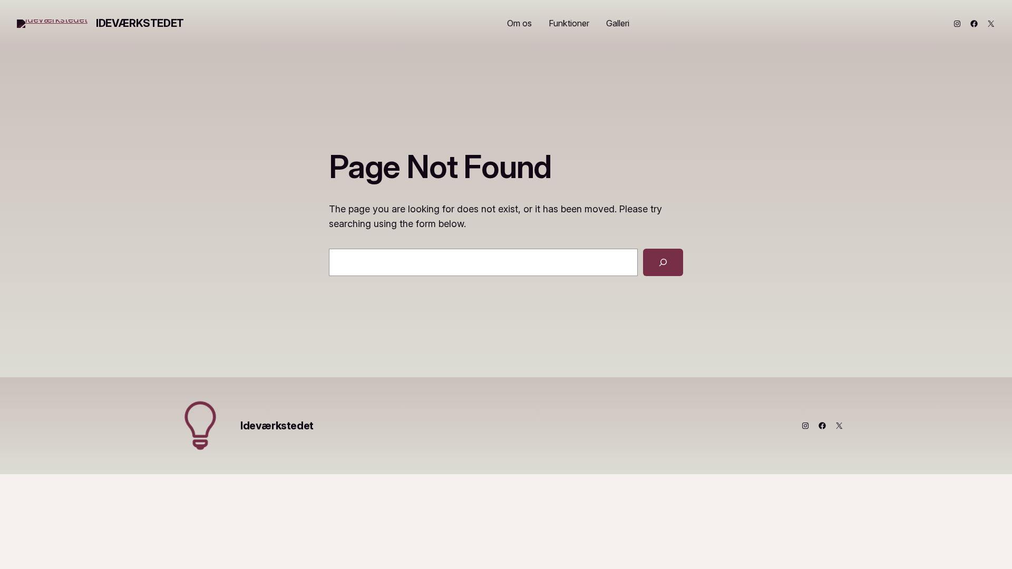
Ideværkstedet (140, 23)
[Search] (663, 262)
